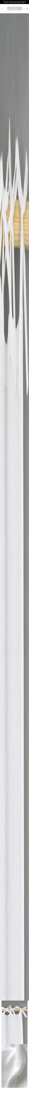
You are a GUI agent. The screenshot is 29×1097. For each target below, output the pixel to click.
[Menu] (2, 8)
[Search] (24, 8)
